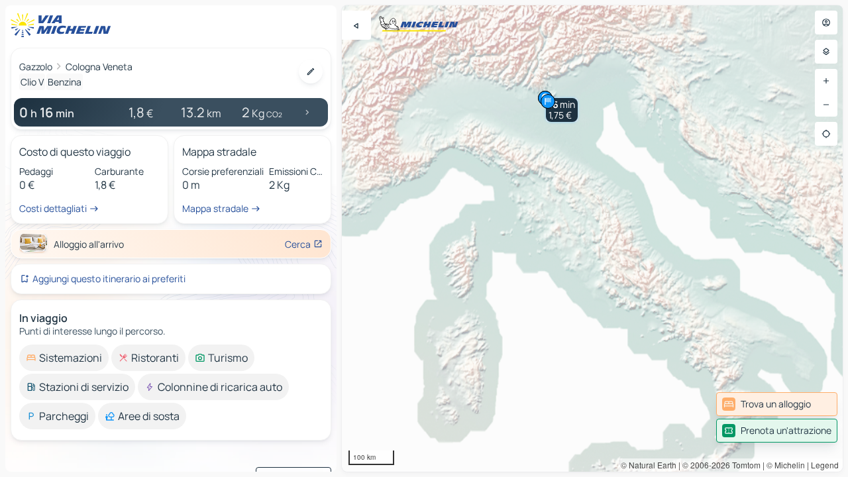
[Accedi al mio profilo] (826, 22)
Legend (825, 464)
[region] (592, 238)
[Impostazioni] (826, 52)
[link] (776, 404)
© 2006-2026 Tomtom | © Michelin (743, 464)
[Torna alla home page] (64, 25)
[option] (64, 357)
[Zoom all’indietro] (826, 105)
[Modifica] (311, 71)
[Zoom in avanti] (826, 81)
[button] (562, 110)
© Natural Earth (648, 464)
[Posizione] (826, 134)
